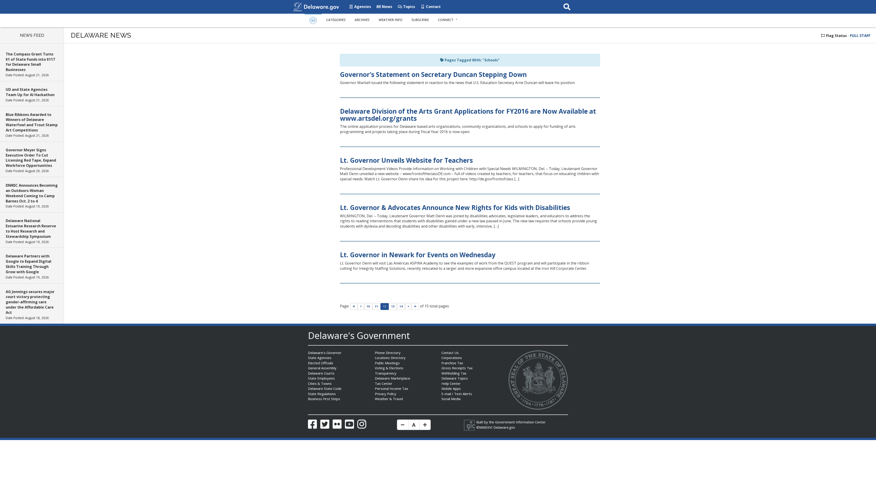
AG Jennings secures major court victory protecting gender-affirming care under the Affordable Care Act (30, 302)
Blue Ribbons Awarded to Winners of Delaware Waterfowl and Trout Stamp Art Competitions (32, 122)
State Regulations (322, 393)
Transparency (385, 373)
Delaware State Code (325, 388)
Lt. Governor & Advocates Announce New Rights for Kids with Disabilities (455, 207)
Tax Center (383, 383)
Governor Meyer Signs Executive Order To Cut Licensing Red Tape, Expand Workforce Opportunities (31, 157)
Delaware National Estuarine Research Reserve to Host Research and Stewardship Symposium (31, 228)
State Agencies (319, 357)
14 (401, 306)
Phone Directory (388, 352)
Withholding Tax (454, 373)
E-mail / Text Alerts (456, 393)
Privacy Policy (385, 393)
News (386, 6)
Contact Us (450, 352)
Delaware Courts (321, 373)
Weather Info (390, 20)
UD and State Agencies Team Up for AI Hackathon (30, 92)
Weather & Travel (389, 398)
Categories (336, 20)
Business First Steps (324, 398)
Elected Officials (320, 363)
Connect (446, 20)
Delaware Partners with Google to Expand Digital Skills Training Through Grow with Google (28, 264)
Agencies (362, 6)
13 (392, 306)
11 (376, 306)
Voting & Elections (389, 368)
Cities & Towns (320, 383)
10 (368, 306)
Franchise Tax (452, 363)
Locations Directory (390, 357)
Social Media (451, 398)
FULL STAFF (860, 35)
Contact (433, 6)
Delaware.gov (504, 427)
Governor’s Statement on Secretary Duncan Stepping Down (433, 74)
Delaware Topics (454, 378)
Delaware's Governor (325, 352)
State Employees (321, 378)
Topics (408, 6)
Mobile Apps (451, 388)
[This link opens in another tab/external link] (297, 6)
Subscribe (420, 20)
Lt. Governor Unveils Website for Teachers (406, 160)
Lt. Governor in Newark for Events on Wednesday (417, 254)
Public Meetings (387, 363)
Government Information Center (520, 422)
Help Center (451, 383)
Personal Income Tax (391, 388)
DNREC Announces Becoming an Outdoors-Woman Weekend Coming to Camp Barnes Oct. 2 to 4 (32, 193)
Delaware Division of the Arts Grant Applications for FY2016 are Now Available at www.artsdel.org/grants (468, 115)
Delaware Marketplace (392, 378)
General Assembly (322, 368)
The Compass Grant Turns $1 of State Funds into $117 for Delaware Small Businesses (30, 62)
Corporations (451, 357)
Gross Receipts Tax (457, 368)
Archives (362, 20)
